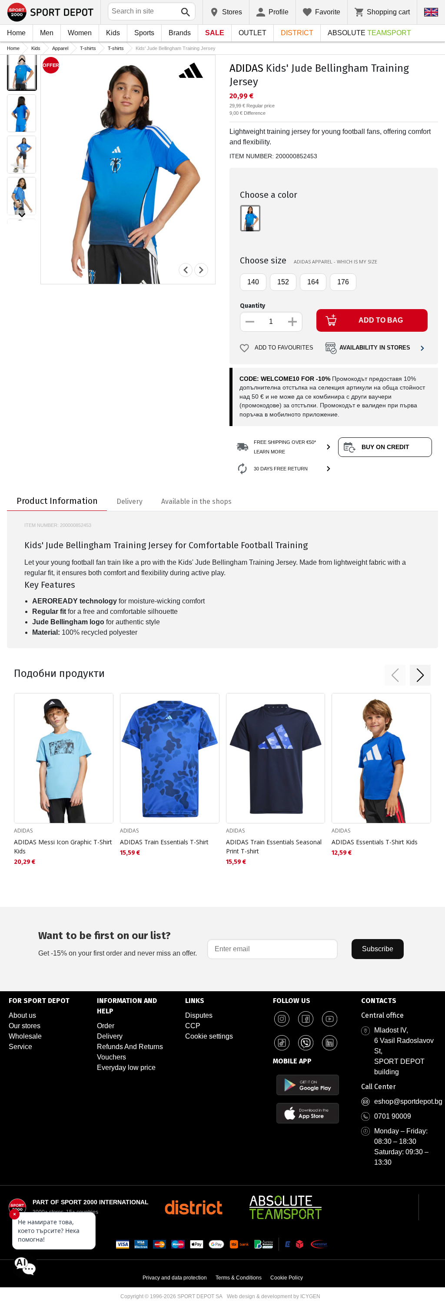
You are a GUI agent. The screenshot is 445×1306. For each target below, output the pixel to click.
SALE (214, 33)
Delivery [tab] (129, 501)
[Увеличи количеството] (292, 322)
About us (22, 1015)
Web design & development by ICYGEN (273, 1296)
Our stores (24, 1025)
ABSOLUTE (369, 33)
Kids (113, 33)
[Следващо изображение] (22, 215)
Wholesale (25, 1036)
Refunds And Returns (130, 1046)
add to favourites (284, 348)
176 (343, 282)
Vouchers (111, 1057)
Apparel (60, 48)
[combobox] (152, 11)
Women (80, 33)
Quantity (252, 306)
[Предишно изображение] (22, 60)
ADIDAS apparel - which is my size (335, 261)
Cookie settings (209, 1036)
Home (16, 33)
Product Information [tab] (57, 501)
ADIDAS (246, 68)
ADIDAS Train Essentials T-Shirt (164, 842)
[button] (395, 675)
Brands (180, 33)
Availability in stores (374, 348)
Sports (144, 33)
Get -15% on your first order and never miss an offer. (117, 943)
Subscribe (377, 949)
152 (283, 282)
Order (105, 1025)
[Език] (431, 12)
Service (20, 1046)
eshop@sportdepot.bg (408, 1101)
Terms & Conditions (239, 1278)
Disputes (199, 1015)
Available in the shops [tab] (196, 501)
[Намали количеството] (250, 322)
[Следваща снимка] (201, 270)
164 (313, 282)
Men (46, 33)
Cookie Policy (286, 1278)
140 (253, 282)
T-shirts (88, 48)
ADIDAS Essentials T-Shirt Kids (375, 842)
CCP (192, 1025)
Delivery (110, 1036)
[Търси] (186, 12)
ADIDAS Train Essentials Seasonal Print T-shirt (274, 846)
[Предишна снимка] (186, 270)
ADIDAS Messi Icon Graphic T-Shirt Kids (63, 846)
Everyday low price (126, 1067)
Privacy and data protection (175, 1278)
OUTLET (252, 33)
